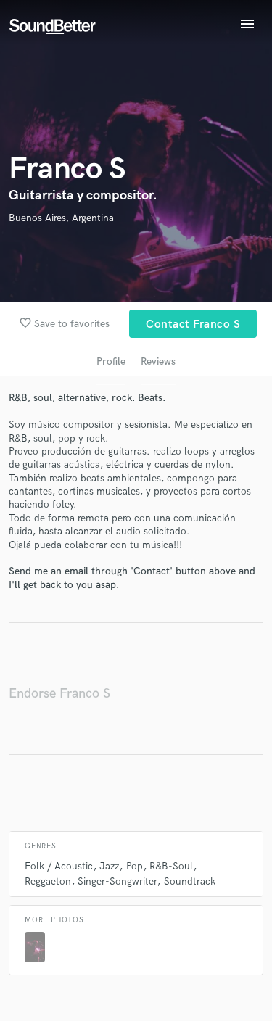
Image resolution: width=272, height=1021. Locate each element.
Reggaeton (48, 881)
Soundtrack (189, 881)
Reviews (158, 361)
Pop (134, 866)
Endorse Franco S (59, 693)
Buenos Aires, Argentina (61, 218)
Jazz (109, 866)
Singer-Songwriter (117, 881)
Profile (110, 361)
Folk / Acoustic (59, 866)
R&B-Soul (171, 866)
